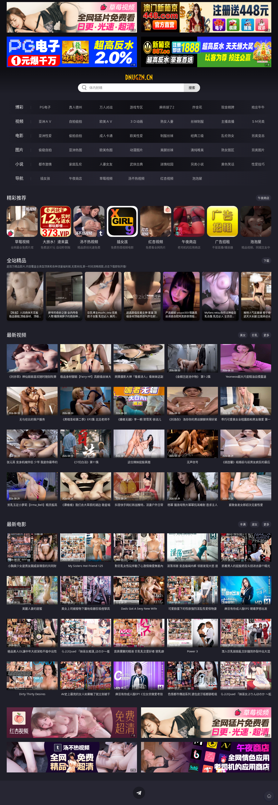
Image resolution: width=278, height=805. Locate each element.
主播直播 (227, 121)
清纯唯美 (197, 150)
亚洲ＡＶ (45, 121)
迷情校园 (166, 164)
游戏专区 (136, 107)
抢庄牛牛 (258, 107)
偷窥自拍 (45, 150)
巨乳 (254, 335)
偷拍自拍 (75, 135)
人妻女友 (106, 164)
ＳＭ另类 (258, 121)
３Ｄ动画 (136, 121)
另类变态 (258, 135)
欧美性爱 (136, 135)
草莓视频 (106, 178)
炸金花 (197, 107)
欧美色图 (106, 150)
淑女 (254, 524)
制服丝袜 (166, 135)
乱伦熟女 (227, 135)
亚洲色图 (75, 150)
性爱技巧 (258, 164)
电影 (19, 135)
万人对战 (106, 107)
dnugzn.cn (139, 77)
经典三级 (197, 135)
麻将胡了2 (166, 107)
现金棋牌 (227, 107)
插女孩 (45, 178)
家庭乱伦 (75, 164)
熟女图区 (227, 150)
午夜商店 (75, 178)
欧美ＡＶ (106, 121)
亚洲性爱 (45, 135)
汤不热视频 (136, 178)
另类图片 (258, 150)
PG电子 (45, 107)
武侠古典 (136, 164)
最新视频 (16, 334)
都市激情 (45, 164)
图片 (19, 150)
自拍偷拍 (75, 121)
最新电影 (16, 524)
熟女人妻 (166, 121)
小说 (19, 164)
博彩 (19, 107)
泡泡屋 (197, 178)
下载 (266, 260)
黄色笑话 (227, 164)
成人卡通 (106, 135)
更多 (266, 335)
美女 (243, 335)
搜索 (192, 87)
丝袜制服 (197, 121)
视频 (19, 121)
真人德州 (75, 107)
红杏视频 (166, 178)
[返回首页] (269, 796)
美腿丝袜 (166, 150)
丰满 (243, 524)
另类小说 (197, 164)
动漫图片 (136, 150)
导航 (19, 178)
